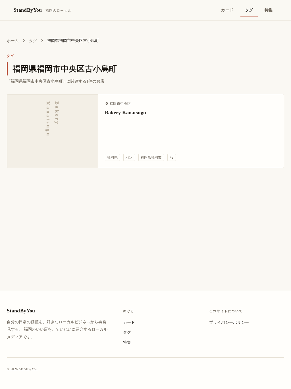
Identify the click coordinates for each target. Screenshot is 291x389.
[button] (112, 157)
